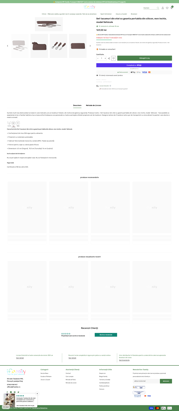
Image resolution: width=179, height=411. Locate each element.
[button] (37, 393)
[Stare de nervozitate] (18, 392)
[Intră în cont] (163, 8)
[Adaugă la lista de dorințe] (113, 58)
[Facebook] (7, 392)
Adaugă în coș (144, 58)
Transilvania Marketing (39, 408)
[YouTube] (14, 392)
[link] (27, 236)
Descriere (77, 105)
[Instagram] (11, 392)
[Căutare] (151, 8)
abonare (166, 381)
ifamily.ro (104, 79)
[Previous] (7, 45)
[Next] (90, 45)
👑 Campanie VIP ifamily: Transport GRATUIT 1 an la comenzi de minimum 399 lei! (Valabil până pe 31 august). (89, 2)
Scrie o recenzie (106, 335)
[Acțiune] (109, 58)
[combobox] (149, 8)
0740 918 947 (12, 385)
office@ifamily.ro (13, 387)
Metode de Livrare (93, 105)
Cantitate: (100, 54)
